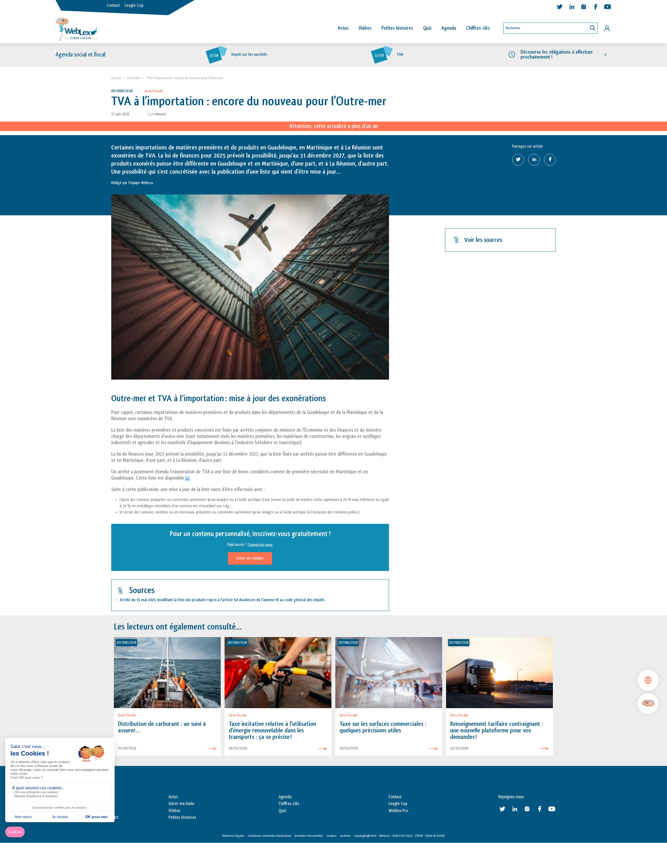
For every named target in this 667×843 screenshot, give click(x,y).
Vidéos (365, 28)
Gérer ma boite (181, 804)
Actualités (133, 78)
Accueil (116, 78)
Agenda (448, 28)
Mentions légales (233, 835)
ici (187, 478)
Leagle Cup (134, 5)
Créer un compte (250, 558)
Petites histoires (397, 28)
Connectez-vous (260, 545)
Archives (345, 835)
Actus (343, 28)
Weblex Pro (398, 811)
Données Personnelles (309, 835)
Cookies (331, 835)
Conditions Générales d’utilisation (269, 835)
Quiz (427, 28)
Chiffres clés (478, 28)
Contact (113, 5)
